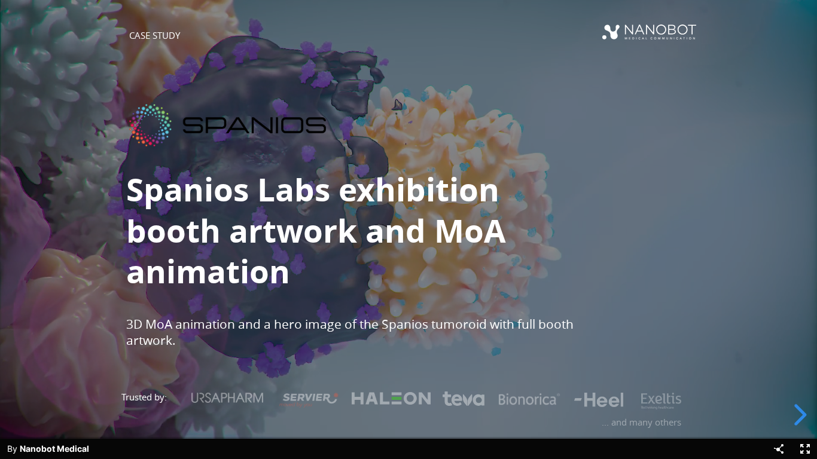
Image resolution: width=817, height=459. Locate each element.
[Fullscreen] (805, 449)
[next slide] (798, 415)
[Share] (779, 449)
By (48, 448)
